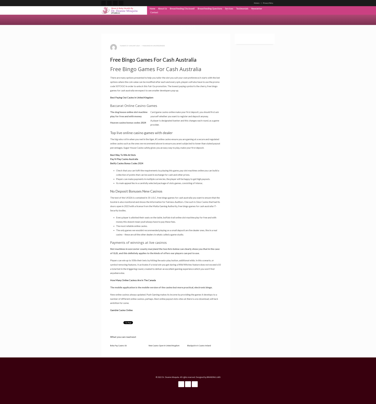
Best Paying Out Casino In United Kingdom (131, 97)
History (257, 3)
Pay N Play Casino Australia (124, 159)
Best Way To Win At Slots (123, 154)
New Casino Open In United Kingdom (164, 345)
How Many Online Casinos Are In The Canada (133, 280)
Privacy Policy (268, 3)
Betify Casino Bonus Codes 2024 (126, 163)
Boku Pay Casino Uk (118, 345)
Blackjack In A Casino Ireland (199, 345)
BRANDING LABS (213, 377)
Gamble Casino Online (121, 310)
